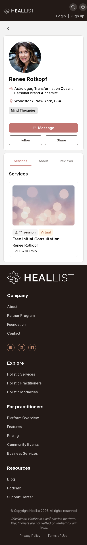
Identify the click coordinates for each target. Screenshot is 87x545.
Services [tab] (20, 161)
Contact (13, 333)
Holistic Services (21, 374)
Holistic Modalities (22, 392)
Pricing (13, 435)
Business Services (22, 453)
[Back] (8, 28)
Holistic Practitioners (24, 383)
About (12, 306)
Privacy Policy (30, 535)
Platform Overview (23, 418)
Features (14, 426)
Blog (11, 479)
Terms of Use (57, 535)
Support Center (20, 497)
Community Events (23, 444)
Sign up (77, 16)
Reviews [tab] (66, 161)
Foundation (16, 324)
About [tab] (43, 161)
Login (61, 16)
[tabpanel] (43, 214)
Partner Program (21, 315)
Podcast (14, 488)
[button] (19, 10)
